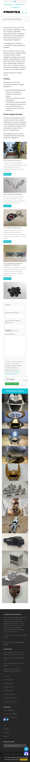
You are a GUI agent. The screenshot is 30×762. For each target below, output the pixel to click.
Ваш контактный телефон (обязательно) (12, 321)
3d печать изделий (8, 683)
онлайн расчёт (9, 4)
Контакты (6, 736)
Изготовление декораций (12, 194)
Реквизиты (6, 732)
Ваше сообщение (10, 334)
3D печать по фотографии (10, 698)
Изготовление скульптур (12, 160)
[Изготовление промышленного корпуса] (15, 542)
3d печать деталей (8, 679)
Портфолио (6, 729)
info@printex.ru (20, 4)
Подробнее (7, 174)
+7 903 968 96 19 (15, 7)
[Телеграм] (15, 1)
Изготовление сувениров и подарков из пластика (13, 264)
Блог (4, 725)
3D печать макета (8, 687)
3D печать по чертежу (9, 701)
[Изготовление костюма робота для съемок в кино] (15, 524)
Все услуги (6, 676)
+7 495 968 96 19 (13, 713)
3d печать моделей (8, 690)
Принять (24, 759)
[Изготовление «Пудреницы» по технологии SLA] (15, 577)
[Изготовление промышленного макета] (15, 559)
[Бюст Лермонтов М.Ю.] (15, 507)
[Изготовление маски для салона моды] (15, 402)
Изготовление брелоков (12, 228)
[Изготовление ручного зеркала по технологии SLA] (15, 594)
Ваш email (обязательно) (12, 312)
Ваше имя (7, 304)
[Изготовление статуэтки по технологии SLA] (15, 489)
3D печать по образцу (9, 694)
